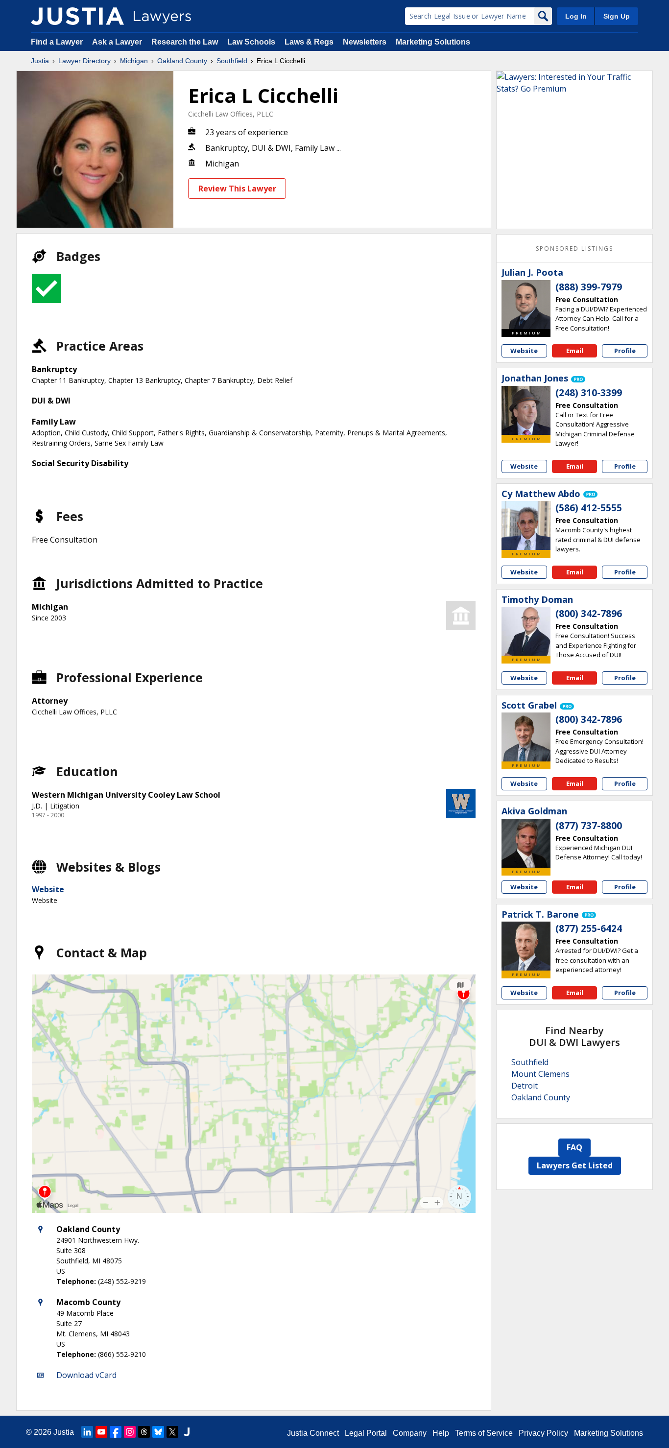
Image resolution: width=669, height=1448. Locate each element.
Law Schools (251, 42)
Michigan (134, 61)
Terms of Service (484, 1433)
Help (440, 1433)
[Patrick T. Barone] (526, 946)
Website (48, 889)
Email (574, 350)
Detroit (524, 1085)
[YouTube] (101, 1432)
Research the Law (184, 42)
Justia (40, 61)
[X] (172, 1432)
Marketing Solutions (433, 42)
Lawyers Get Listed (575, 1165)
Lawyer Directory (84, 61)
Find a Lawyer (57, 42)
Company (410, 1433)
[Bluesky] (158, 1432)
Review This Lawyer (237, 188)
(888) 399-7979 (588, 287)
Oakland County (182, 61)
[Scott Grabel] (526, 736)
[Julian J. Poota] (526, 304)
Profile (625, 350)
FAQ (574, 1147)
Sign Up (616, 16)
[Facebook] (115, 1432)
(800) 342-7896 (588, 613)
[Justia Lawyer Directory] (77, 16)
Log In (576, 16)
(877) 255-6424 (588, 928)
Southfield (231, 61)
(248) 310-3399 (588, 392)
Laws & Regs (309, 42)
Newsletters (364, 42)
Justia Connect (313, 1433)
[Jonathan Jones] (526, 410)
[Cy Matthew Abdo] (526, 525)
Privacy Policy (543, 1433)
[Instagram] (130, 1432)
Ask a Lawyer (118, 42)
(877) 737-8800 (588, 825)
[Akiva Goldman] (526, 843)
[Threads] (144, 1432)
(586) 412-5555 (588, 507)
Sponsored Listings (574, 248)
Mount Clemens (540, 1073)
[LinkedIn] (87, 1432)
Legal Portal (366, 1433)
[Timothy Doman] (526, 631)
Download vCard (86, 1375)
